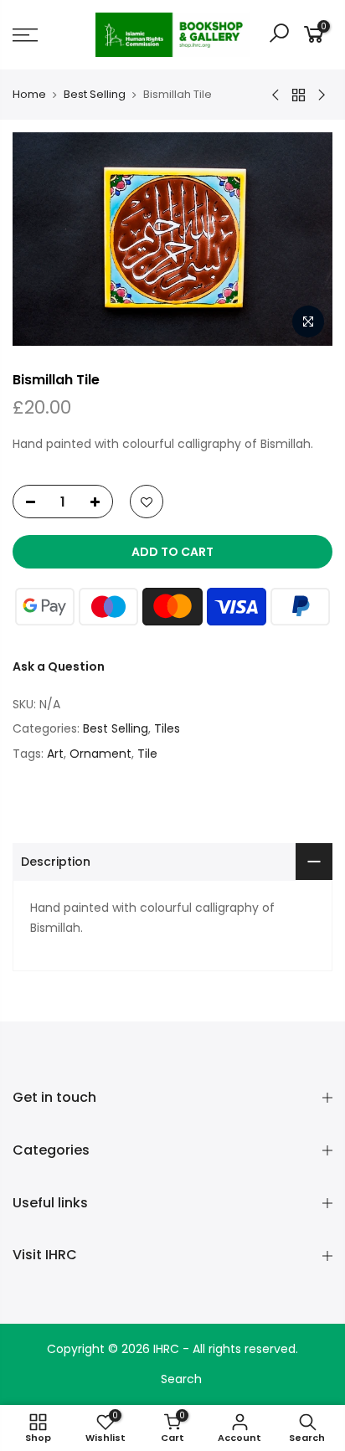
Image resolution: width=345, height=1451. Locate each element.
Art (55, 753)
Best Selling (95, 94)
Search (181, 1379)
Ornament (100, 753)
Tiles (167, 728)
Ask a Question (59, 666)
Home (29, 94)
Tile (147, 753)
